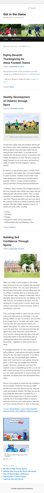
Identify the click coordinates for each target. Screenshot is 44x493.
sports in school (32, 411)
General (12, 227)
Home (6, 39)
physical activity (9, 411)
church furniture (31, 409)
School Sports (15, 409)
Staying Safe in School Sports (14, 476)
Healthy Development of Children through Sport (16, 100)
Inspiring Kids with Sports (13, 479)
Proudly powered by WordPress (22, 488)
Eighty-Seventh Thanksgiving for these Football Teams (16, 58)
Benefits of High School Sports (15, 468)
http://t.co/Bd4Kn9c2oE (32, 74)
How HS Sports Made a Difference (16, 474)
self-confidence (20, 411)
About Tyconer (16, 39)
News (12, 87)
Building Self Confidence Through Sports (16, 241)
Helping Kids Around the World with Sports (19, 471)
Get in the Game (14, 14)
